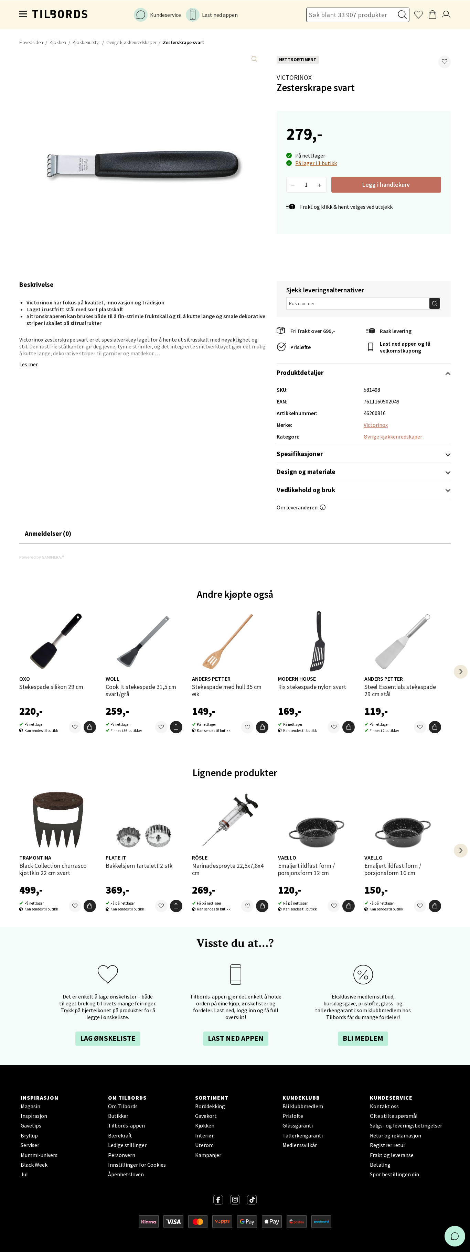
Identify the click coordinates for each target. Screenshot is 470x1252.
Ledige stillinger (127, 1145)
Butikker (118, 1115)
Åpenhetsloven (126, 1174)
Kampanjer (208, 1155)
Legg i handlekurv (386, 184)
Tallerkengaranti (302, 1135)
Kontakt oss (384, 1106)
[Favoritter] (75, 727)
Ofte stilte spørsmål (394, 1115)
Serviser (30, 1145)
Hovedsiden (31, 42)
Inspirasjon (34, 1115)
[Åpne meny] (23, 15)
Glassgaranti (297, 1125)
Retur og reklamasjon (395, 1135)
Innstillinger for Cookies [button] (137, 1164)
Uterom (204, 1145)
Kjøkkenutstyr (86, 42)
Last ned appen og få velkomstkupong (405, 347)
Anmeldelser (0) (48, 533)
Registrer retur (387, 1145)
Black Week (34, 1164)
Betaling (380, 1164)
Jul (24, 1174)
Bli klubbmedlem (302, 1106)
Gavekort (206, 1115)
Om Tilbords (123, 1106)
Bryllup (29, 1135)
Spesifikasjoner (300, 454)
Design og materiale (306, 471)
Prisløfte (300, 347)
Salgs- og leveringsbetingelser (406, 1125)
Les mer (28, 364)
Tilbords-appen (126, 1125)
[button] (444, 62)
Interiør (204, 1135)
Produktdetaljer (300, 372)
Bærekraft (120, 1135)
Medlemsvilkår (299, 1145)
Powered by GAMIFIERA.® (41, 557)
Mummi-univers (39, 1155)
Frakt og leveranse (392, 1155)
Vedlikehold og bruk (306, 490)
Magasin (30, 1106)
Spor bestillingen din (394, 1174)
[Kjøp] (90, 727)
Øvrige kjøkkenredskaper (131, 42)
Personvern (121, 1155)
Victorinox (294, 77)
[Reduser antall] (293, 184)
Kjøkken (58, 42)
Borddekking (210, 1106)
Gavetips (31, 1125)
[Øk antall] (319, 184)
